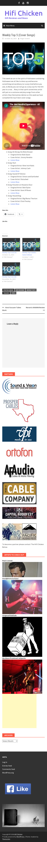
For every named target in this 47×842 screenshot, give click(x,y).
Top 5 (13, 293)
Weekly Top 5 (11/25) (9, 277)
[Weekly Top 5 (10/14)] (11, 244)
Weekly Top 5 (31, 290)
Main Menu (10, 25)
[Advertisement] (19, 711)
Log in (4, 762)
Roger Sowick (25, 38)
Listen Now (14, 160)
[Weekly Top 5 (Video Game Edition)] (31, 244)
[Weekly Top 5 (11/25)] (11, 269)
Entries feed (7, 766)
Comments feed (8, 769)
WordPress (20, 837)
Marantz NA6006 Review (35, 307)
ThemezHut (6, 839)
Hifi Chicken (24, 13)
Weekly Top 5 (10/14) (9, 252)
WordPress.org (8, 773)
